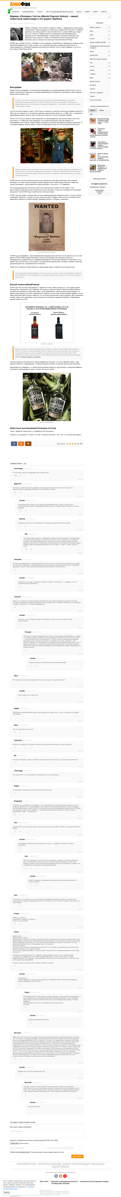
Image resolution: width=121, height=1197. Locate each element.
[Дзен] (65, 1176)
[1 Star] (67, 443)
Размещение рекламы (60, 1183)
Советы (92, 96)
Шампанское (100, 55)
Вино (100, 31)
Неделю (92, 110)
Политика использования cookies (94, 1181)
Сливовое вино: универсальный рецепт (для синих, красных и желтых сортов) (99, 133)
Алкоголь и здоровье (96, 92)
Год (91, 114)
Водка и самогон (100, 27)
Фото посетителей (95, 100)
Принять (6, 1192)
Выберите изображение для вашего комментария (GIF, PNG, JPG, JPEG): (34, 1140)
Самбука (100, 74)
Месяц (101, 110)
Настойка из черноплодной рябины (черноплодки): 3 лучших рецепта (99, 145)
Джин (100, 77)
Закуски (92, 89)
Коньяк (100, 38)
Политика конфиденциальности (64, 1181)
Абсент (100, 66)
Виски (100, 51)
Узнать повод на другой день (99, 191)
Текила (100, 70)
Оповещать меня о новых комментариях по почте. (47, 1152)
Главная (15, 12)
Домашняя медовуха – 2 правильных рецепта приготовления (98, 168)
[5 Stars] (78, 443)
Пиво (100, 35)
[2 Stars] (70, 443)
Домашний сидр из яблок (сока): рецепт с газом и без (103, 121)
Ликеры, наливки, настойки (100, 42)
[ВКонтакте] (56, 1176)
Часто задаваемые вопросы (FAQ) (59, 12)
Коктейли (93, 85)
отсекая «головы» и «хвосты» (31, 357)
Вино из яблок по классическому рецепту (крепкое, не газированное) (99, 157)
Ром (100, 63)
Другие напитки (95, 81)
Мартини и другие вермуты (98, 59)
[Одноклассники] (60, 1176)
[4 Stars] (75, 443)
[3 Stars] (72, 443)
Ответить (80, 479)
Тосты (78, 12)
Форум (103, 12)
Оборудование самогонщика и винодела (100, 47)
